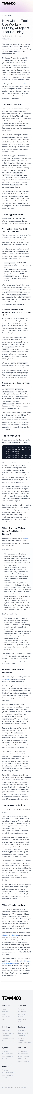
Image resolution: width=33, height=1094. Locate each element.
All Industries (6, 1030)
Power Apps (22, 1019)
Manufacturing (6, 1041)
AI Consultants (22, 1051)
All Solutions (22, 1030)
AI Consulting (22, 1011)
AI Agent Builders (7, 1054)
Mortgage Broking (8, 1033)
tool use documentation (20, 84)
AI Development (23, 1054)
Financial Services (8, 1038)
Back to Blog (8, 15)
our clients (6, 679)
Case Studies (6, 1017)
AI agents (24, 538)
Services (5, 1011)
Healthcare (5, 1035)
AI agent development (10, 935)
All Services (21, 1022)
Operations (21, 1035)
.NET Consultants (7, 1056)
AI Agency (21, 1009)
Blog (3, 1019)
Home (4, 1009)
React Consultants (8, 1059)
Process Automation (24, 1042)
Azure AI (20, 1017)
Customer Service (23, 1033)
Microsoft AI (22, 1014)
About (4, 1014)
